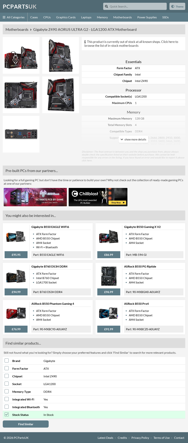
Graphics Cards (66, 17)
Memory (102, 17)
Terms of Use (161, 437)
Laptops (86, 17)
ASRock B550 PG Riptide (140, 266)
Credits (122, 437)
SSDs (165, 17)
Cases (34, 17)
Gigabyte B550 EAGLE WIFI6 (50, 226)
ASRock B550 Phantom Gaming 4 (52, 303)
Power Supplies (147, 17)
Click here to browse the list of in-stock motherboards (131, 43)
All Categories (15, 17)
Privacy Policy (140, 437)
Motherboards (122, 17)
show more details (135, 139)
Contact (179, 437)
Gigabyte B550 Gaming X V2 (142, 226)
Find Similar (25, 424)
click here (87, 160)
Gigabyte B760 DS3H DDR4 (49, 266)
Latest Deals (105, 437)
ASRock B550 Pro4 (136, 303)
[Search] (106, 6)
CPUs (47, 17)
